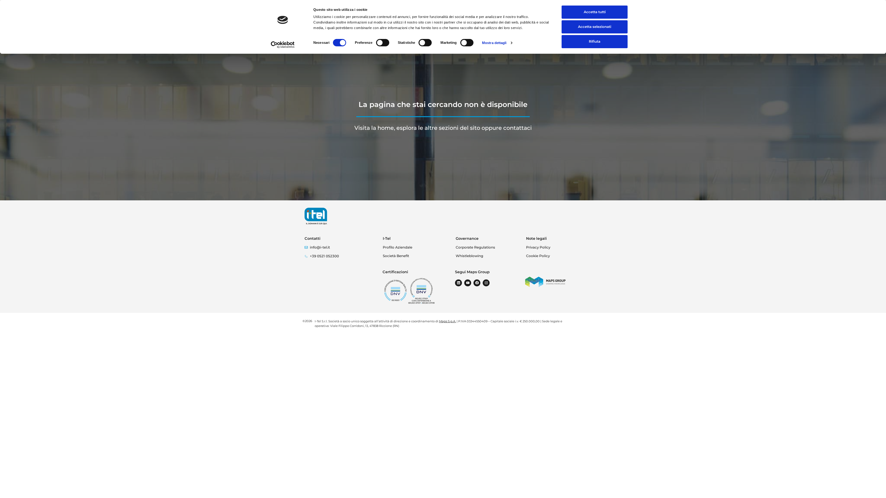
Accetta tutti (595, 12)
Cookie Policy (538, 256)
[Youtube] (467, 282)
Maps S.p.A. (447, 321)
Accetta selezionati (594, 26)
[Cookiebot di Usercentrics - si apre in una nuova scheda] (283, 44)
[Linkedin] (458, 282)
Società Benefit (396, 256)
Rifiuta (594, 41)
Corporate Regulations (475, 247)
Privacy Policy (538, 247)
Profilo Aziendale (397, 247)
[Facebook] (476, 282)
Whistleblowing (469, 256)
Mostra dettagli (494, 43)
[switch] (382, 42)
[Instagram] (486, 282)
